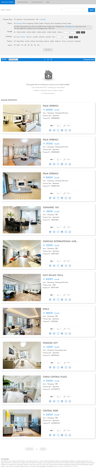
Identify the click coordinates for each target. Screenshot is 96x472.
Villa (37, 19)
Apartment (19, 19)
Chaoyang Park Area (25, 26)
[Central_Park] (50, 435)
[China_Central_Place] (50, 401)
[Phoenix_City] (50, 367)
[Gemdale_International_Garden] (50, 266)
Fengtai (41, 23)
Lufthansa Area (42, 26)
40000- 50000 (51, 32)
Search (8, 10)
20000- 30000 (31, 32)
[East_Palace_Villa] (50, 299)
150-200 (35, 37)
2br (25, 45)
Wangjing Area (60, 26)
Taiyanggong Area (42, 28)
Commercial (70, 41)
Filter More (48, 50)
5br (35, 45)
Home (3, 10)
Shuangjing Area (70, 26)
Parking (33, 41)
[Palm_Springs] (50, 130)
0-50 (17, 37)
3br (29, 45)
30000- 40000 (41, 32)
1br (22, 45)
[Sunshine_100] (50, 232)
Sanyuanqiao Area (80, 26)
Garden (27, 41)
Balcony (47, 41)
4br (32, 45)
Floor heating (39, 41)
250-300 (48, 37)
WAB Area (51, 28)
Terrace (64, 41)
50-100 (22, 37)
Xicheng (36, 23)
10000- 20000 (21, 32)
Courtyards (42, 19)
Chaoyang (19, 23)
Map (47, 2)
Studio (18, 45)
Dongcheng (30, 23)
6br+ (38, 45)
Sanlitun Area (51, 26)
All (14, 19)
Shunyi (24, 23)
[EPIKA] (50, 333)
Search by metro (22, 2)
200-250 (41, 37)
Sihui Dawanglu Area (20, 28)
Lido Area (35, 26)
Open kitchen (20, 41)
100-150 (28, 37)
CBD (17, 26)
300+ (53, 37)
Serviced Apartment (29, 19)
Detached (77, 41)
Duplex (52, 41)
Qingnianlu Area (31, 28)
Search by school (37, 2)
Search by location (7, 2)
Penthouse (58, 41)
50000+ (59, 32)
